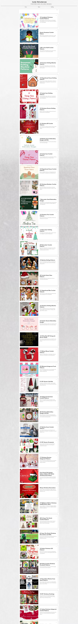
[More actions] (56, 15)
